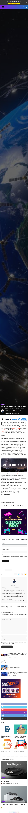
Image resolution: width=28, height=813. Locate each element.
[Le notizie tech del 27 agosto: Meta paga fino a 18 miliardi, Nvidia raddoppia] (4, 674)
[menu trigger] (26, 7)
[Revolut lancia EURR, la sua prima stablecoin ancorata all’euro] (14, 770)
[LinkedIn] (13, 505)
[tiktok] (14, 718)
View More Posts (14, 585)
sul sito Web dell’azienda (19, 473)
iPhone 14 (3, 431)
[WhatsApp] (22, 505)
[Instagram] (11, 505)
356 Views (8, 410)
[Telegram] (20, 505)
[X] (6, 505)
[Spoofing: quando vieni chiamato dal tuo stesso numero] (7, 729)
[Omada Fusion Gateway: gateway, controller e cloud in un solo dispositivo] (14, 794)
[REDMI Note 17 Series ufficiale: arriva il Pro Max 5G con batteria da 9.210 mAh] (4, 667)
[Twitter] (19, 574)
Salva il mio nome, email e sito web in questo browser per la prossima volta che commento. (14, 643)
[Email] (25, 574)
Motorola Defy (5, 443)
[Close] (26, 2)
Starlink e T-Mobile (16, 428)
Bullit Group (8, 569)
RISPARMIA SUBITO (14, 3)
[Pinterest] (9, 505)
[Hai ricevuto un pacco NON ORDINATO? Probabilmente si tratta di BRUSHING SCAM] (20, 729)
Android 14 (5, 429)
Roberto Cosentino (10, 408)
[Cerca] (24, 7)
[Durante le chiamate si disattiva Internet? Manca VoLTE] (7, 744)
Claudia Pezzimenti (6, 783)
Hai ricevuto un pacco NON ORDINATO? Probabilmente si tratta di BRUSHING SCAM (20, 736)
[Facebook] (4, 505)
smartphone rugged (13, 434)
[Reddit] (18, 505)
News (3, 404)
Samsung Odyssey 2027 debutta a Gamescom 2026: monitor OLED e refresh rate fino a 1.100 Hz (17, 654)
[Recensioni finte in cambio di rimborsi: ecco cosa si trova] (20, 744)
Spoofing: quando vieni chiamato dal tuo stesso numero (6, 736)
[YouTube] (15, 505)
